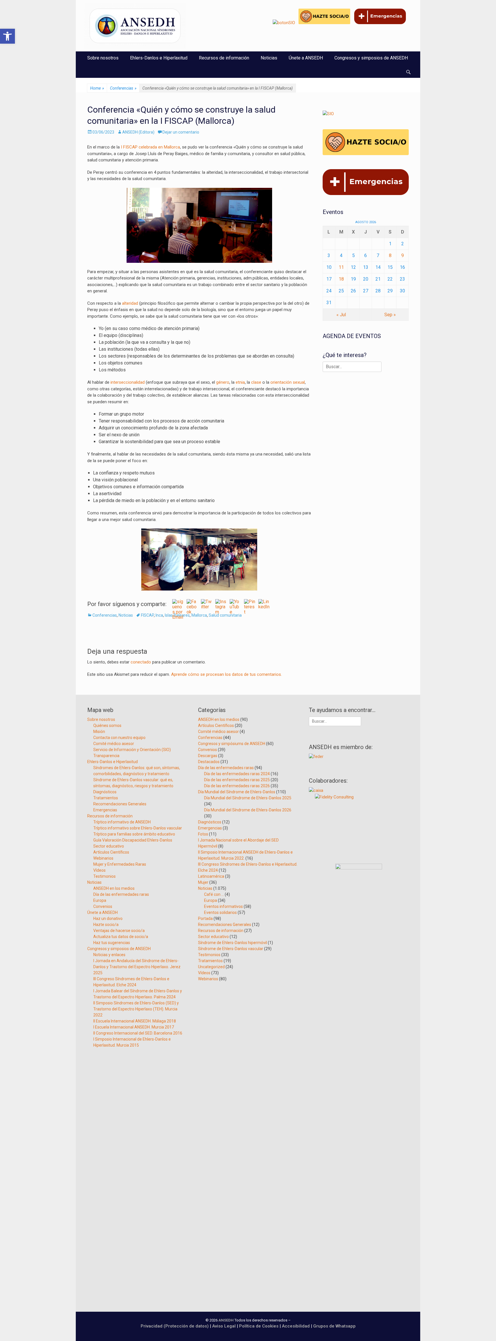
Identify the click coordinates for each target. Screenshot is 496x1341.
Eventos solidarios (220, 912)
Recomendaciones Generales (119, 804)
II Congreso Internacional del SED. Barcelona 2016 (137, 1033)
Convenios (102, 906)
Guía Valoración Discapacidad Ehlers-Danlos (132, 840)
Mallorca (199, 615)
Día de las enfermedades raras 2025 (237, 779)
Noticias (269, 58)
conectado (141, 662)
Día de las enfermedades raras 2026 (237, 786)
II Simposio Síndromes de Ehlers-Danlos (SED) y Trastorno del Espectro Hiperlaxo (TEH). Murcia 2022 (136, 1009)
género (222, 382)
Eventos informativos (223, 906)
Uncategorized (211, 966)
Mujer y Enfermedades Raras (119, 864)
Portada (205, 918)
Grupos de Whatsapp (334, 1326)
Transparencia (106, 755)
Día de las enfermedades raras (121, 894)
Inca (159, 615)
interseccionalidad (128, 382)
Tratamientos (105, 798)
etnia (240, 382)
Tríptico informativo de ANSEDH (122, 822)
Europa (99, 900)
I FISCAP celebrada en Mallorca (150, 147)
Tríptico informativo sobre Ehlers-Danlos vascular (137, 828)
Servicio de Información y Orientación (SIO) (132, 749)
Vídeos (99, 870)
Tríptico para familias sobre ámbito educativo (134, 834)
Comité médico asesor (113, 743)
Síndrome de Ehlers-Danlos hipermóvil (232, 942)
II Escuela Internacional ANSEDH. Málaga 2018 (134, 1021)
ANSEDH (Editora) (138, 132)
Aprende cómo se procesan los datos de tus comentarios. (226, 674)
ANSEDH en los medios (114, 888)
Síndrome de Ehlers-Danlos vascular (230, 948)
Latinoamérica (211, 876)
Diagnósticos (105, 792)
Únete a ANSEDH (306, 58)
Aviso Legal (224, 1326)
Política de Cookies (258, 1326)
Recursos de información (224, 58)
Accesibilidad (296, 1326)
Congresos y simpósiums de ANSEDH (231, 743)
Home (97, 88)
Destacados (209, 761)
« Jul (341, 314)
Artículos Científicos (111, 852)
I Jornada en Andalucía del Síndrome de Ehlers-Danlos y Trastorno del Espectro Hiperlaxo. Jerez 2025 (137, 966)
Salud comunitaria (225, 615)
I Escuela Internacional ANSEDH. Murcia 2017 (133, 1027)
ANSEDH (226, 1320)
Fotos (203, 834)
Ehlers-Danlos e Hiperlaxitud (158, 58)
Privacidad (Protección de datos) (175, 1326)
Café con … (214, 894)
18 (341, 279)
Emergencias (105, 810)
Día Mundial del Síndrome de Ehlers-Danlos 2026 (247, 810)
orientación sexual (287, 382)
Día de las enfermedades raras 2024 (237, 773)
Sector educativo (108, 846)
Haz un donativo (108, 918)
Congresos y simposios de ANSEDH (371, 58)
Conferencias (123, 88)
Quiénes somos (107, 725)
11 (341, 267)
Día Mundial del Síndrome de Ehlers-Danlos (236, 792)
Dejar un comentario (180, 132)
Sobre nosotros (103, 58)
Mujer (203, 882)
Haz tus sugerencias (111, 942)
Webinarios (103, 858)
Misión (99, 731)
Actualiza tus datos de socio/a (120, 936)
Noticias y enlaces (109, 954)
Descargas (207, 755)
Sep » (390, 314)
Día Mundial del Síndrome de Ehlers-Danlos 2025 (247, 798)
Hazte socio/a (106, 924)
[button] (7, 36)
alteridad (130, 303)
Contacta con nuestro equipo (119, 737)
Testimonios (104, 876)
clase (256, 382)
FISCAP (147, 615)
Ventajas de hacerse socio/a (119, 930)
